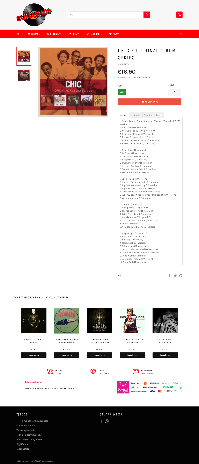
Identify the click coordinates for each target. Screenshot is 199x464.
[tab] (123, 115)
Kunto (121, 86)
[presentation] (16, 325)
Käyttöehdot (22, 444)
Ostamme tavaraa (26, 425)
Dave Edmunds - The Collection (132, 341)
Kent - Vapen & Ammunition (165, 341)
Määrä (171, 85)
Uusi (122, 92)
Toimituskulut (125, 77)
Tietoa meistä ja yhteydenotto (32, 420)
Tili (181, 34)
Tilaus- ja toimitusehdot (29, 434)
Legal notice (22, 448)
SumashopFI (28, 461)
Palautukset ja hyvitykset (29, 439)
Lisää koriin (34, 355)
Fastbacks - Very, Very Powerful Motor (67, 341)
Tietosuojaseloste (25, 430)
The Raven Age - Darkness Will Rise (99, 341)
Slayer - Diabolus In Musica (33, 341)
